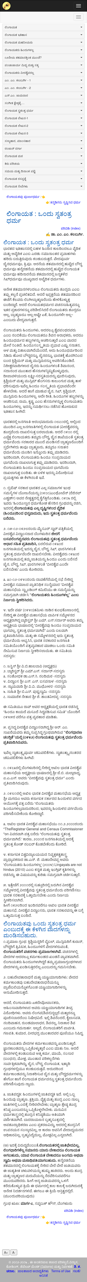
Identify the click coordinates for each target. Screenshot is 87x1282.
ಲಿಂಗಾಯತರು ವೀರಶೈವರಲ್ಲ (19, 73)
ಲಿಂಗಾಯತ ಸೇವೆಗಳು (16, 186)
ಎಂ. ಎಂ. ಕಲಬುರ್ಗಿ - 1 (18, 80)
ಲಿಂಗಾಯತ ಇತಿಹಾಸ (16, 35)
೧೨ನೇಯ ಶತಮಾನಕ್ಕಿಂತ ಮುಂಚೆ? (23, 57)
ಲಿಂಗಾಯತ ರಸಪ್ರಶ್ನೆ (15, 179)
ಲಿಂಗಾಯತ (11, 27)
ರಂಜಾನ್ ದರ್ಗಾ (13, 148)
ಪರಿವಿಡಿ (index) (71, 228)
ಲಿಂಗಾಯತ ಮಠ (14, 156)
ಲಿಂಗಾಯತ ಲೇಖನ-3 (16, 133)
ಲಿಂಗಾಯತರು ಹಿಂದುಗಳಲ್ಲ (19, 50)
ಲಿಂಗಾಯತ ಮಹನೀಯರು (19, 42)
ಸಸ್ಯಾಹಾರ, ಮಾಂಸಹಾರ (17, 141)
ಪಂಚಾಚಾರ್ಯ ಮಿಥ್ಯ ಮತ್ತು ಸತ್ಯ (22, 65)
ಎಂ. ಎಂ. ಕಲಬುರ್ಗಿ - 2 (18, 88)
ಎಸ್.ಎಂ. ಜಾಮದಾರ (16, 95)
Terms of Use (60, 1271)
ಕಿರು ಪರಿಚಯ (12, 164)
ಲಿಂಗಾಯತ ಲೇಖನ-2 (16, 126)
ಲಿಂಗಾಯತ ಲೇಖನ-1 (16, 118)
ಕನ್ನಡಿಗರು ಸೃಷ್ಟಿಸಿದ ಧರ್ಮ (65, 202)
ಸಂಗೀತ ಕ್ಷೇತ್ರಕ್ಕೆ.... (15, 103)
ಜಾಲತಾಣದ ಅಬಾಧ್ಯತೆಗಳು (33, 1271)
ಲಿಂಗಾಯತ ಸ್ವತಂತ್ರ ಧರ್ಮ (19, 111)
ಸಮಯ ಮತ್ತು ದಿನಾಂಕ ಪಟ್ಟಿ (20, 171)
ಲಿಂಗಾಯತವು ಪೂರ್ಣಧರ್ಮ (23, 196)
